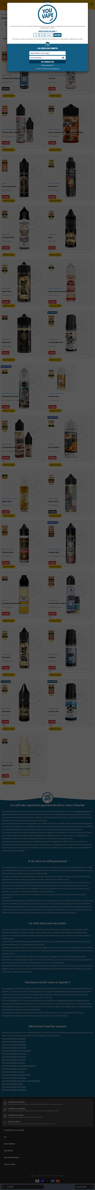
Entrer (57, 35)
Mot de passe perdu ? (47, 65)
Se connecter (47, 62)
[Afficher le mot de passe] (63, 57)
